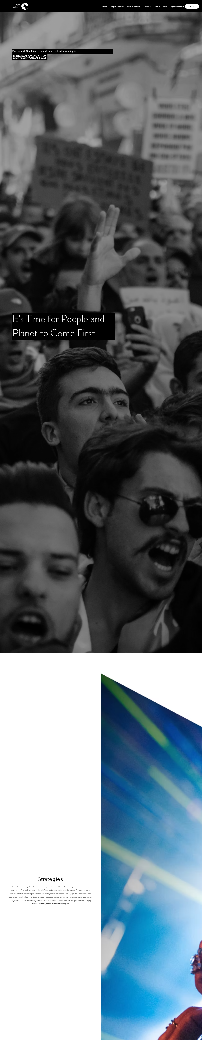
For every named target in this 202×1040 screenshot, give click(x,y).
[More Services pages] (150, 6)
